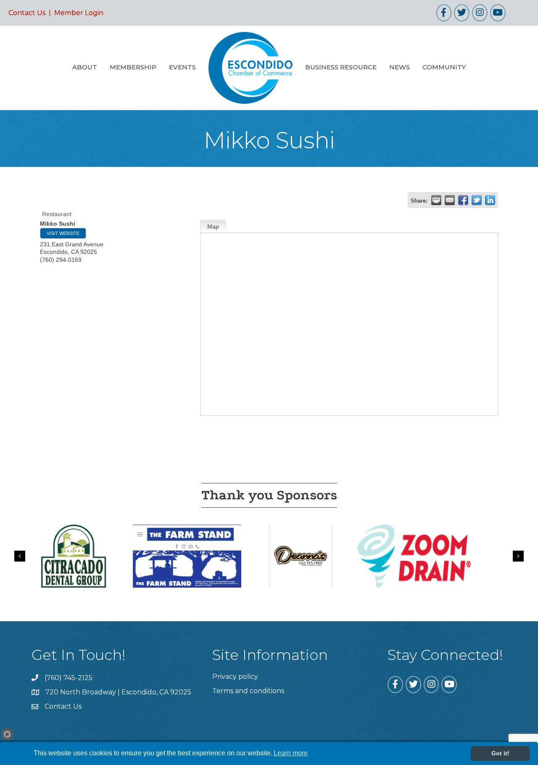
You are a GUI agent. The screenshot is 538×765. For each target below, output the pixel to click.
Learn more (291, 753)
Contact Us (26, 13)
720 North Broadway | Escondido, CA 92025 (118, 692)
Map (213, 226)
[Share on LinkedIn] (490, 200)
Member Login (78, 13)
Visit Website (63, 233)
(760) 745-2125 (68, 678)
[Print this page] (436, 200)
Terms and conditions (248, 691)
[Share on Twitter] (477, 200)
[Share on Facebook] (463, 200)
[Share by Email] (450, 200)
